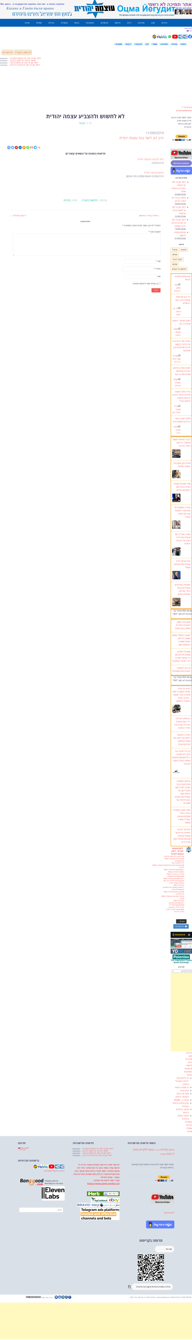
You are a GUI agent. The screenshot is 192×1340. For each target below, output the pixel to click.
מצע (153, 22)
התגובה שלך (155, 231)
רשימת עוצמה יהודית (154, 172)
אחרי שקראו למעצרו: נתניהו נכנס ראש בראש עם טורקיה (181, 486)
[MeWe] (20, 147)
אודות (27, 22)
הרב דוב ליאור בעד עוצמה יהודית (142, 138)
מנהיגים (141, 22)
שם (158, 261)
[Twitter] (12, 147)
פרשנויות (104, 22)
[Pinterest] (16, 147)
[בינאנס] (181, 937)
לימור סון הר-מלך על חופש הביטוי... (23, 62)
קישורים (64, 22)
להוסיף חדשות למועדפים (54, 1170)
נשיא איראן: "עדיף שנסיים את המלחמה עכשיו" (182, 564)
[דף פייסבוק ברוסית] (190, 37)
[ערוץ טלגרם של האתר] (185, 37)
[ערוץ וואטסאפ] (170, 37)
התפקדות (90, 22)
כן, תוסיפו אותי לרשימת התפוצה (145, 283)
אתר (159, 276)
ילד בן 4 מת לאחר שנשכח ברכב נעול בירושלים (182, 300)
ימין (147, 44)
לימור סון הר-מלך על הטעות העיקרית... (25, 58)
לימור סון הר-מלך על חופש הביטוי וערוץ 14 (179, 210)
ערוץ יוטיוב (184, 1090)
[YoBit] (181, 952)
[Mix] (24, 147)
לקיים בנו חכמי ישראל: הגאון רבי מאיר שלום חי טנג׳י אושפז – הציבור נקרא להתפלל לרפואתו (181, 694)
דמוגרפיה (164, 44)
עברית (23, 1149)
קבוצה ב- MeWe (181, 1099)
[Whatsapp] (27, 147)
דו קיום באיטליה (18, 215)
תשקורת (119, 44)
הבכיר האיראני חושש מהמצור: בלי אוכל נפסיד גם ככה (181, 442)
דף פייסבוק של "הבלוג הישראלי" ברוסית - (182, 1081)
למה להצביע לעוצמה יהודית (151, 159)
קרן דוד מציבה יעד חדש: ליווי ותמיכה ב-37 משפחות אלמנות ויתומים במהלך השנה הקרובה (181, 757)
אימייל (157, 268)
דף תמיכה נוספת (182, 1087)
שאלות (39, 22)
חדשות (117, 22)
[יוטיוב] (175, 37)
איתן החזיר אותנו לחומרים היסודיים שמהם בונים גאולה (182, 625)
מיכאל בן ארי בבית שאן (150, 215)
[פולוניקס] (181, 962)
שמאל (155, 44)
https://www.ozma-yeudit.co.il (103, 1183)
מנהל (82, 123)
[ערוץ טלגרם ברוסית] (180, 37)
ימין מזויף (138, 44)
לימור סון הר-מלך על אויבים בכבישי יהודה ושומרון (178, 222)
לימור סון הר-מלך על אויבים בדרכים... (24, 64)
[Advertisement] (96, 86)
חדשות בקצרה (23, 52)
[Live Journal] (39, 147)
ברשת (76, 22)
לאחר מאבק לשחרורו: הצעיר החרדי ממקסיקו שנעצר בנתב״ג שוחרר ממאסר (181, 816)
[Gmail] (31, 147)
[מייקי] (35, 1167)
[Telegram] (35, 147)
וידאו (129, 22)
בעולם (183, 44)
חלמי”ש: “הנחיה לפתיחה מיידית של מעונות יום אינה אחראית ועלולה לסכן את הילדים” (181, 835)
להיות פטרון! (169, 1212)
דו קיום (128, 44)
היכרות (164, 22)
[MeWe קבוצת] (162, 37)
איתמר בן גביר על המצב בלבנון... (22, 60)
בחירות (51, 22)
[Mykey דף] (154, 37)
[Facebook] (8, 147)
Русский (24, 1147)
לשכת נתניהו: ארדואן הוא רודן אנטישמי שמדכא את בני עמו (181, 371)
